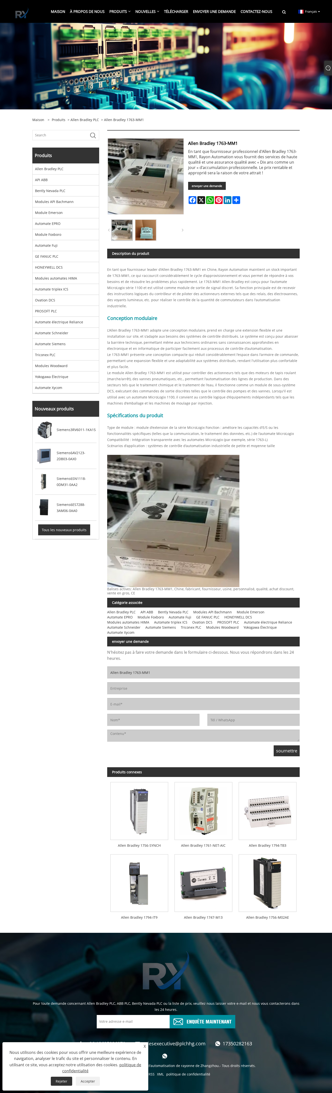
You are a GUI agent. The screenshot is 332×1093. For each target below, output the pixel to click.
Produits (58, 119)
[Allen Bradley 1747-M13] (203, 881)
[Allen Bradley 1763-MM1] (122, 230)
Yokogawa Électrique (51, 376)
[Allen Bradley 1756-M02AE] (268, 881)
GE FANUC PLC (46, 256)
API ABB (41, 179)
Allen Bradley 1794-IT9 (139, 917)
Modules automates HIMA (56, 278)
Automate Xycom (48, 387)
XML (160, 1074)
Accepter (88, 1081)
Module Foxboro (48, 234)
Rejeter (61, 1081)
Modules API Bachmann (54, 201)
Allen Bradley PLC (84, 119)
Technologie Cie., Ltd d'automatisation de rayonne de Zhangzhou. (167, 1065)
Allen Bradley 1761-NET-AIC (203, 845)
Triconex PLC (45, 355)
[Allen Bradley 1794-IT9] (139, 881)
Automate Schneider (51, 333)
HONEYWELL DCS (49, 267)
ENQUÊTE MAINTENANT (209, 1021)
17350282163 (237, 1043)
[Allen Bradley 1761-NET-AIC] (203, 809)
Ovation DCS (45, 300)
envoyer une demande (207, 186)
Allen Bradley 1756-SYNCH (139, 845)
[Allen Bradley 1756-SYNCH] (139, 809)
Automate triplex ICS (51, 289)
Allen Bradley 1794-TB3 (267, 845)
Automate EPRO (48, 223)
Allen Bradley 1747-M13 (203, 917)
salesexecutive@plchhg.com (174, 1043)
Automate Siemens (50, 344)
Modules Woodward (51, 365)
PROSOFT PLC (46, 311)
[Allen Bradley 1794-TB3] (268, 809)
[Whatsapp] (164, 1056)
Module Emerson (49, 212)
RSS (152, 1074)
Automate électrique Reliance (59, 322)
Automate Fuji (46, 245)
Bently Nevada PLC (50, 190)
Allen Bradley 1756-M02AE (267, 917)
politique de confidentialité (188, 1074)
